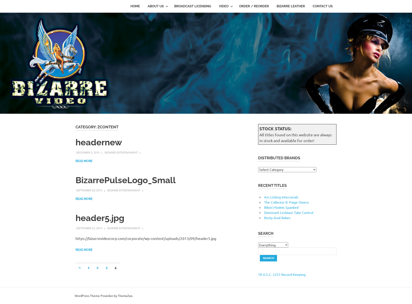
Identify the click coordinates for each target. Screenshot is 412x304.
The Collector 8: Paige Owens (286, 202)
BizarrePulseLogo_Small (126, 180)
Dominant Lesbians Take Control (288, 212)
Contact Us (323, 6)
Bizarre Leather (291, 6)
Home (135, 6)
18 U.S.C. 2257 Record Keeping (282, 274)
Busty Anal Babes (277, 217)
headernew (99, 142)
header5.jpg (100, 218)
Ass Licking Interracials (281, 197)
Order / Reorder (254, 6)
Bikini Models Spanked (281, 207)
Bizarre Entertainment (121, 152)
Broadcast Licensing (192, 6)
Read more (84, 161)
